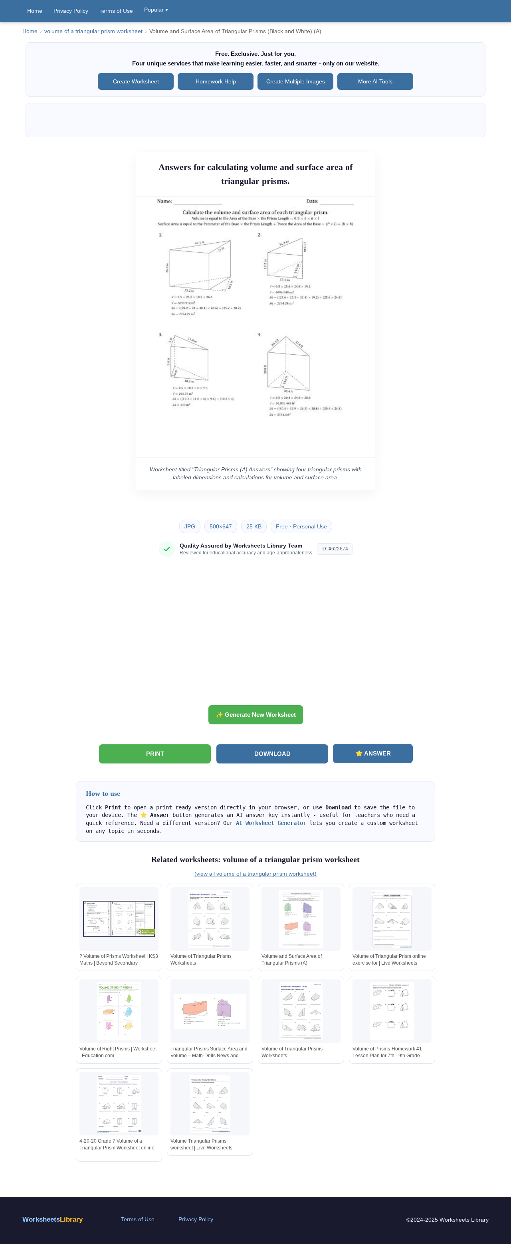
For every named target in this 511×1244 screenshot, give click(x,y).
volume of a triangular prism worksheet (93, 31)
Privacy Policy (70, 11)
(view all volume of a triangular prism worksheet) (255, 873)
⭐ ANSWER (373, 753)
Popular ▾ (156, 9)
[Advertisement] (255, 634)
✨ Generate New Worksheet (256, 714)
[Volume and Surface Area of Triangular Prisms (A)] (301, 919)
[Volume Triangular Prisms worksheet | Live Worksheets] (210, 1104)
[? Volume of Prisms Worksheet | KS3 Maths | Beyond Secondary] (119, 919)
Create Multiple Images (295, 81)
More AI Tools (375, 81)
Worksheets (52, 1219)
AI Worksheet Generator (271, 823)
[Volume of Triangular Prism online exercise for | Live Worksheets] (392, 919)
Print (155, 753)
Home (34, 11)
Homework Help (216, 81)
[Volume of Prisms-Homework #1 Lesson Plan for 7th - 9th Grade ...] (392, 1011)
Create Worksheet (136, 81)
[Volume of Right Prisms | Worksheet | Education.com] (119, 1011)
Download (272, 753)
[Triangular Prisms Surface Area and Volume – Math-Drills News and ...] (210, 1011)
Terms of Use (116, 11)
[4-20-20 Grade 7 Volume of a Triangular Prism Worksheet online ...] (119, 1104)
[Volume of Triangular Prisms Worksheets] (210, 919)
